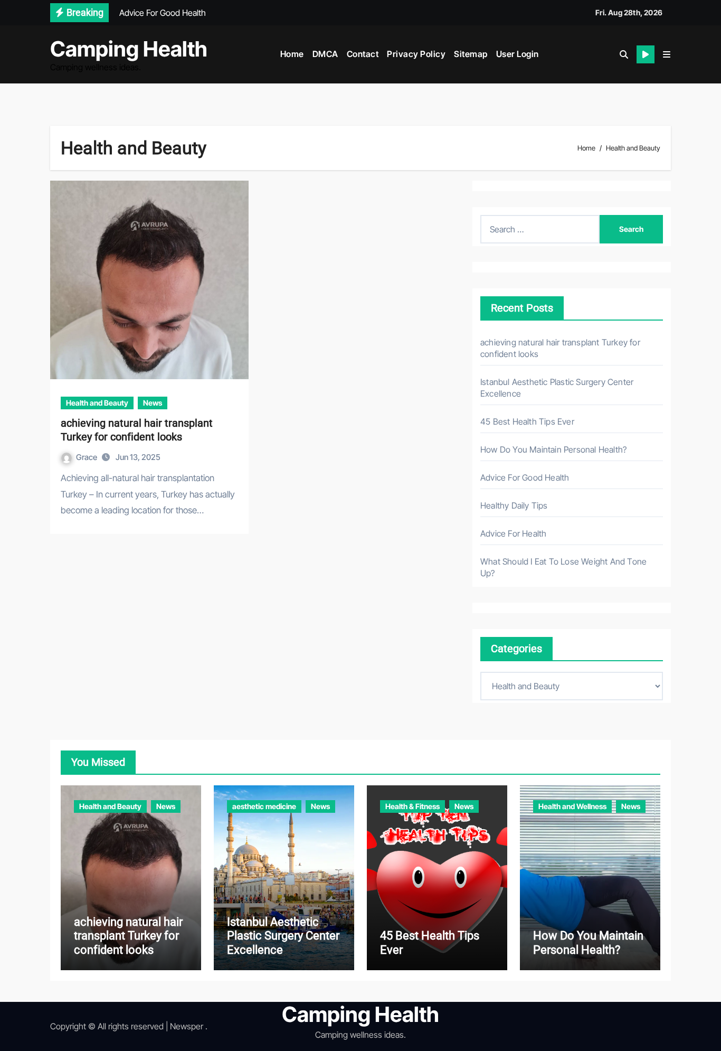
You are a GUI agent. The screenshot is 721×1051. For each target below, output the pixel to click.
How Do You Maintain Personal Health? (553, 449)
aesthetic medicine (264, 806)
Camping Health (128, 49)
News (152, 402)
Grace (87, 457)
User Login (517, 54)
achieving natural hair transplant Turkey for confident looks (128, 935)
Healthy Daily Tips (514, 505)
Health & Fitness (412, 806)
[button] (666, 54)
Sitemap (471, 54)
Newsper (186, 1026)
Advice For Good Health (524, 477)
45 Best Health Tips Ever (527, 421)
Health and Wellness (572, 806)
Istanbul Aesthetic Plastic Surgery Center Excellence (283, 935)
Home (292, 54)
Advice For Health (513, 533)
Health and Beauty (97, 402)
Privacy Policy (416, 54)
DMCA (325, 54)
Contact (363, 54)
